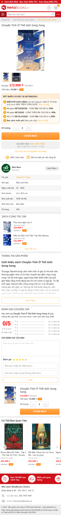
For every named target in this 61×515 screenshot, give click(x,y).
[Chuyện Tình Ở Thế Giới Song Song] (30, 70)
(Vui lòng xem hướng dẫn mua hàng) (30, 151)
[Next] (57, 447)
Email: (19, 501)
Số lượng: (6, 128)
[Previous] (4, 447)
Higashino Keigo (23, 177)
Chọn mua (30, 136)
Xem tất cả (30, 249)
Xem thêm (51, 168)
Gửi (30, 380)
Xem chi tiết (44, 104)
